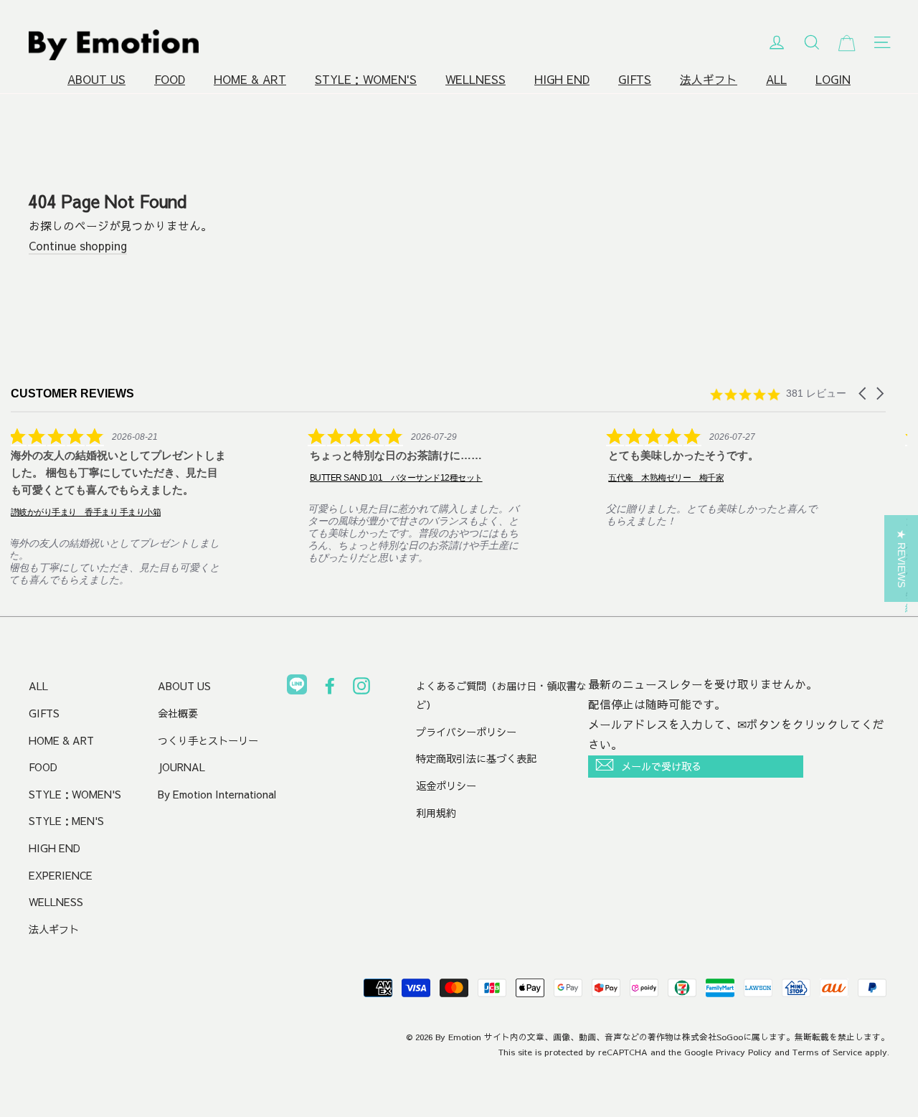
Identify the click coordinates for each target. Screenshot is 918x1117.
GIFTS (634, 79)
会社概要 (178, 713)
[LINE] (297, 687)
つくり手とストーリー (208, 740)
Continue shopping (78, 245)
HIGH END (562, 79)
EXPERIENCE (61, 875)
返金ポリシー (446, 785)
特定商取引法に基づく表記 (476, 758)
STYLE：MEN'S (66, 821)
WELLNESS (475, 79)
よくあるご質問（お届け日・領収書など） (501, 695)
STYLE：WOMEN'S (366, 79)
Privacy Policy (744, 1051)
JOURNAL (181, 767)
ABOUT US (96, 79)
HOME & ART (250, 79)
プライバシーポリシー (466, 732)
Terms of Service (827, 1051)
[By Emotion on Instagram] (361, 688)
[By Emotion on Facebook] (330, 688)
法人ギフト (708, 79)
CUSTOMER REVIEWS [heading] (72, 393)
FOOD (169, 79)
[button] (863, 393)
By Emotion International (217, 794)
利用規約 (436, 813)
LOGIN (833, 79)
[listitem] (118, 506)
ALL (776, 79)
